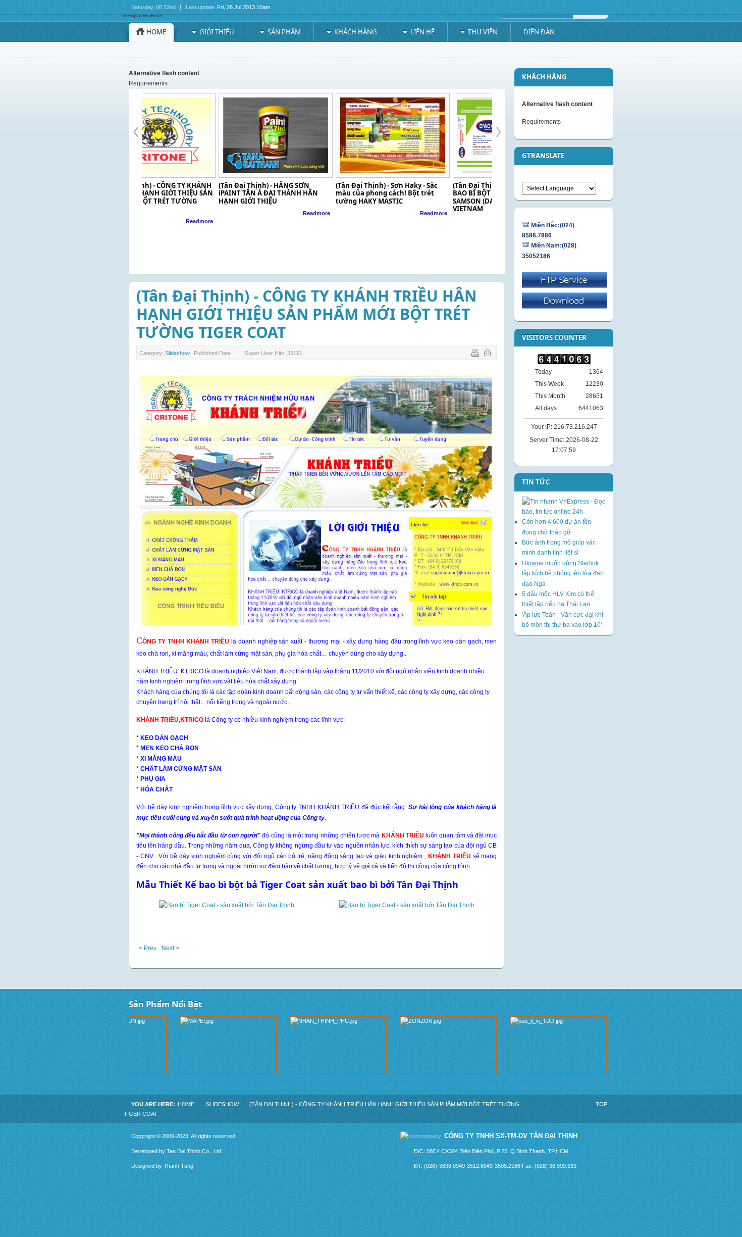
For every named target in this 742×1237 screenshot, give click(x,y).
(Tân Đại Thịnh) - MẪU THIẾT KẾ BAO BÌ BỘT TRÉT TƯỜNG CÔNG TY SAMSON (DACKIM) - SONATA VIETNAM (432, 197)
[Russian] (583, 175)
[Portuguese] (574, 175)
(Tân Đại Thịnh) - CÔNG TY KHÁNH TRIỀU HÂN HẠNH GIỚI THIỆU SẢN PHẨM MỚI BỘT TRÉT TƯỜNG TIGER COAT (306, 313)
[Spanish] (593, 175)
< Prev (147, 948)
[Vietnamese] (526, 175)
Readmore (239, 213)
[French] (545, 175)
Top (601, 1104)
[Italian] (564, 175)
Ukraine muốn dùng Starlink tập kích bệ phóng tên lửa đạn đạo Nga (563, 573)
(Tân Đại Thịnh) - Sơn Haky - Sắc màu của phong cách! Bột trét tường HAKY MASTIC (310, 193)
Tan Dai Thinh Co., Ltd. (195, 1151)
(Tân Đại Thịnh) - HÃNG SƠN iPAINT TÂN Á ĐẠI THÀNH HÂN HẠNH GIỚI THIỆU (191, 193)
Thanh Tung (178, 1166)
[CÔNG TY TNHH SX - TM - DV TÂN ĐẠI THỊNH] (177, 28)
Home (186, 1104)
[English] (536, 175)
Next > (170, 948)
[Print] (476, 355)
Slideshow (177, 353)
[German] (555, 175)
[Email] (488, 355)
